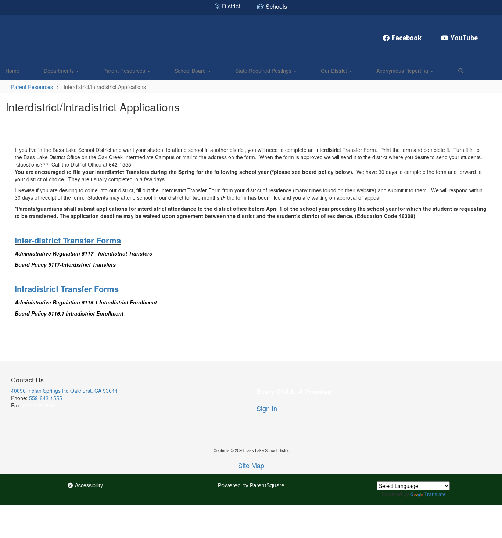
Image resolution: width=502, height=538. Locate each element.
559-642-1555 (45, 398)
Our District (334, 70)
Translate (435, 494)
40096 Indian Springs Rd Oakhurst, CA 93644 (64, 390)
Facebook (407, 37)
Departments (59, 70)
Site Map (251, 465)
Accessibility (88, 485)
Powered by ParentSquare (251, 485)
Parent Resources (125, 70)
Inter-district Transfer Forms (68, 240)
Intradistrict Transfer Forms (67, 289)
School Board (191, 70)
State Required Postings (264, 70)
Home (12, 70)
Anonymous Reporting (403, 70)
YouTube (464, 37)
